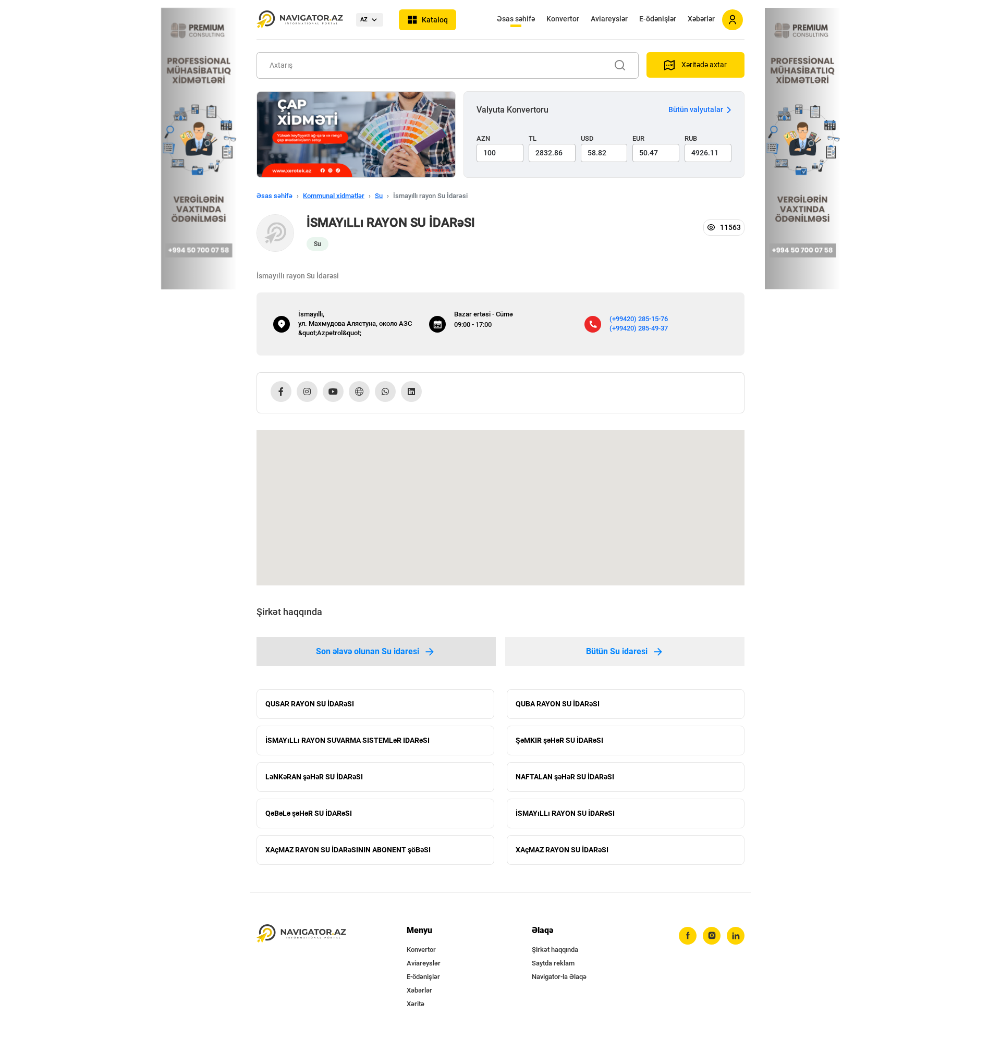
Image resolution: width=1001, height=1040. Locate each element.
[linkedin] (735, 936)
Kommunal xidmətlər (333, 196)
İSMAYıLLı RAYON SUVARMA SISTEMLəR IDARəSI (347, 740)
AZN (483, 138)
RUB (691, 138)
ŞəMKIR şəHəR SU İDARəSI (559, 740)
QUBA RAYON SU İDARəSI (558, 704)
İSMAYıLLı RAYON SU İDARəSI (565, 813)
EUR (638, 138)
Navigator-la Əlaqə (559, 977)
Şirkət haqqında (555, 949)
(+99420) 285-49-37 (638, 328)
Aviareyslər (609, 19)
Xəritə (415, 1004)
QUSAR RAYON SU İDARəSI (309, 704)
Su (379, 196)
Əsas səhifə (516, 19)
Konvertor (562, 19)
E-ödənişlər (657, 19)
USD (587, 138)
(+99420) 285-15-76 (638, 319)
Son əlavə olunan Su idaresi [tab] (367, 651)
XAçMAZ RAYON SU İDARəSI (562, 850)
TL (532, 138)
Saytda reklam (553, 963)
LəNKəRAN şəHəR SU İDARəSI (314, 777)
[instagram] (712, 936)
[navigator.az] (301, 934)
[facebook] (688, 936)
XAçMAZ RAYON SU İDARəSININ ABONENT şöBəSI (348, 850)
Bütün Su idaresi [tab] (617, 651)
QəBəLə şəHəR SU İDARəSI (308, 813)
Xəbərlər (701, 19)
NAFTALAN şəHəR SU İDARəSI (565, 777)
